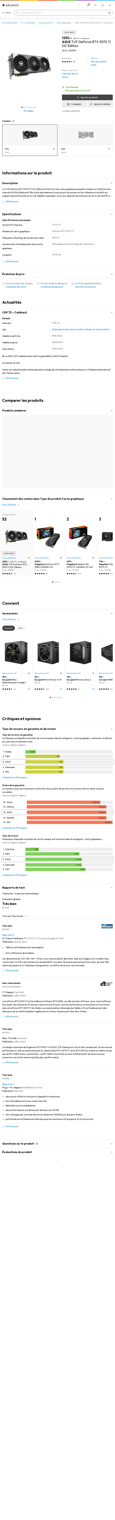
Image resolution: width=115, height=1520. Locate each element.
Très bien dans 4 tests (70, 74)
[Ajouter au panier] (29, 715)
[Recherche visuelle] (109, 13)
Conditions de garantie (51, 286)
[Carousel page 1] (50, 513)
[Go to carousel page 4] (57, 513)
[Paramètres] (88, 5)
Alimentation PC (9, 699)
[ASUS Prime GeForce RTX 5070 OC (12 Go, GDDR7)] (80, 450)
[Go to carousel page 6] (61, 513)
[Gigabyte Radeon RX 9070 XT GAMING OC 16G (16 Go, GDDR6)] (80, 569)
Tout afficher (63, 416)
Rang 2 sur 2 (8, 1110)
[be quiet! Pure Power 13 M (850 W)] (48, 690)
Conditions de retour (16, 286)
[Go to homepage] (10, 5)
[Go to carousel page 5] (59, 513)
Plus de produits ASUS (99, 61)
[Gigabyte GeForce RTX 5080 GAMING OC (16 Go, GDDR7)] (48, 569)
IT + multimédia (28, 23)
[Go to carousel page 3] (55, 513)
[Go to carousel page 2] (52, 513)
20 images (29, 111)
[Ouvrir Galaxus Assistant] (102, 5)
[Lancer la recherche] (17, 12)
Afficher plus (11, 201)
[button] (87, 89)
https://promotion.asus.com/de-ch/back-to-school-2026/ (81, 329)
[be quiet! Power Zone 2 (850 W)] (80, 690)
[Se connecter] (95, 5)
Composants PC (46, 23)
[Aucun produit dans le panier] (110, 5)
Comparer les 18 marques (14, 803)
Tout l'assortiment (10, 23)
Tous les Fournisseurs (85, 286)
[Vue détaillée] (57, 788)
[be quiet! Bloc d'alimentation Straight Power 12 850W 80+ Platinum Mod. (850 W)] (16, 690)
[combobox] (18, 942)
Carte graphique (64, 23)
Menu (8, 12)
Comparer (76, 104)
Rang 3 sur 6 (8, 961)
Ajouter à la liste (102, 104)
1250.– (67, 38)
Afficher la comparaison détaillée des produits (29, 416)
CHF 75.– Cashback (81, 38)
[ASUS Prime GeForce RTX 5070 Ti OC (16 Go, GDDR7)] (48, 450)
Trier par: (7, 942)
